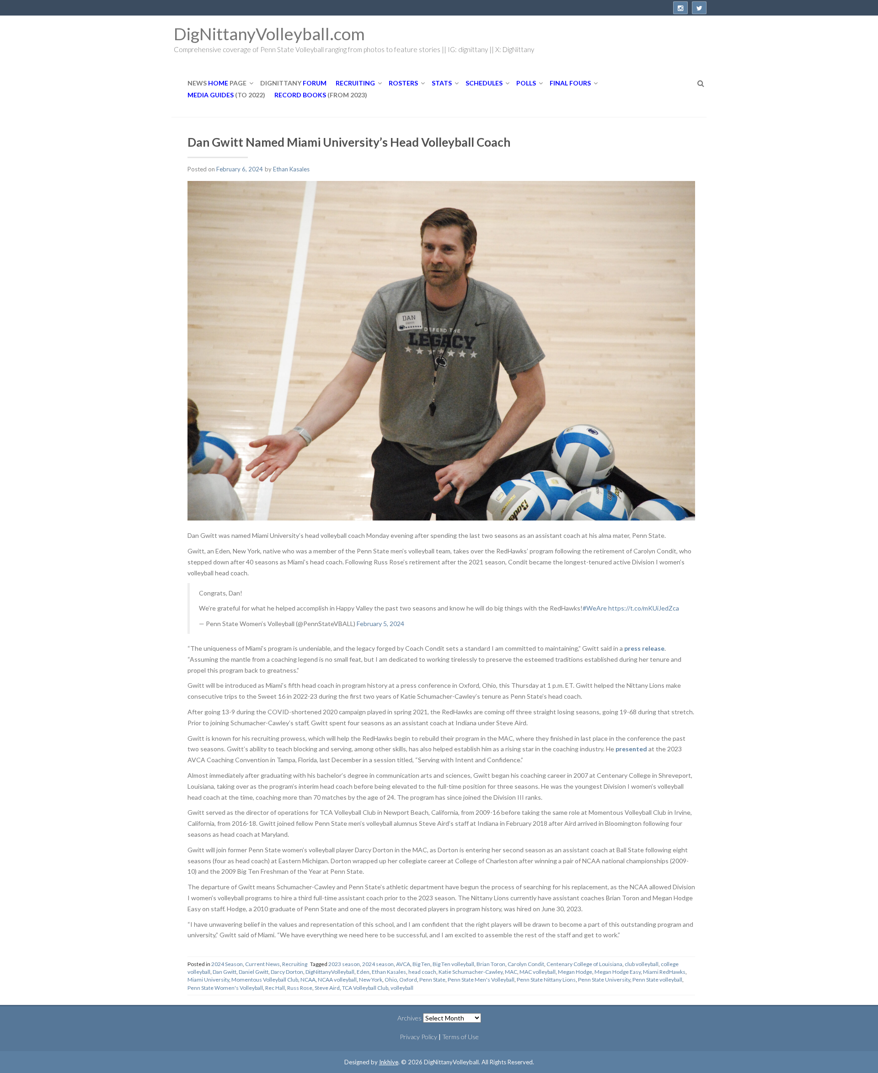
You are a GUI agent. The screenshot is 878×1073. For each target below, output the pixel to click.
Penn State (432, 979)
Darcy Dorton (287, 971)
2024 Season (227, 964)
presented (631, 749)
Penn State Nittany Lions (546, 979)
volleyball (402, 987)
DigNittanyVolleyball (329, 971)
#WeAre (595, 608)
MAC (511, 971)
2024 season (378, 964)
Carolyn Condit (526, 964)
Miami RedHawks (664, 971)
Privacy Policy (418, 1037)
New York (370, 979)
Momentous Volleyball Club (264, 979)
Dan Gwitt (224, 971)
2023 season (344, 964)
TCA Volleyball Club (365, 987)
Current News (262, 964)
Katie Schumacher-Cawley (471, 971)
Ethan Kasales (291, 169)
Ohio (391, 979)
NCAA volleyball (337, 979)
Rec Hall (275, 987)
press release (644, 648)
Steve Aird (327, 987)
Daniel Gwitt (253, 971)
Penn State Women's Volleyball (225, 987)
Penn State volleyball (657, 979)
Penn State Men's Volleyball (481, 979)
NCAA (308, 979)
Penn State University (604, 979)
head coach (422, 971)
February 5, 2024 (380, 623)
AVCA (403, 964)
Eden (363, 971)
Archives (409, 1018)
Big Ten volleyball (453, 964)
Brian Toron (490, 964)
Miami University (208, 979)
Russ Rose (299, 987)
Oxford (408, 979)
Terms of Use (460, 1037)
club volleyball (641, 964)
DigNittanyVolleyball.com (269, 33)
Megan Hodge (575, 971)
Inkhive (388, 1062)
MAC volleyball (537, 971)
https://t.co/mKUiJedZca (643, 608)
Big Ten (421, 964)
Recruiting (294, 964)
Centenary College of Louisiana (584, 964)
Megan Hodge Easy (617, 971)
